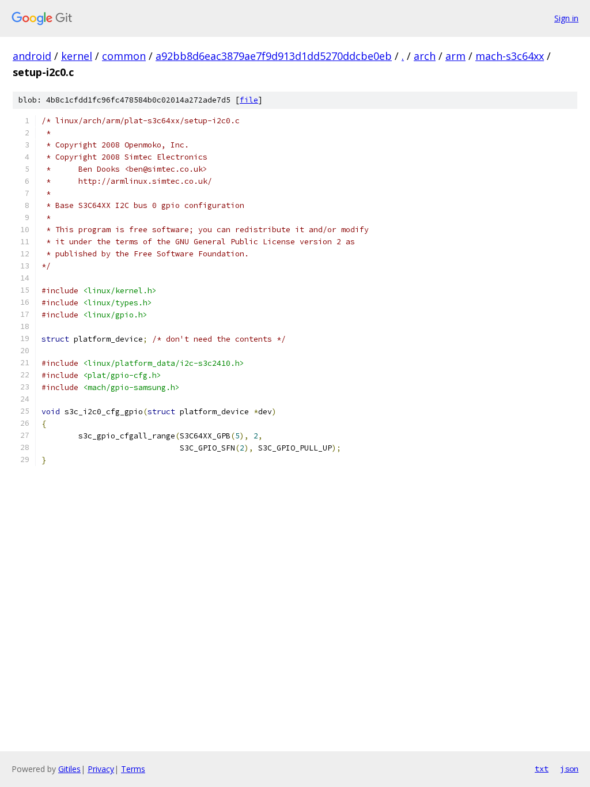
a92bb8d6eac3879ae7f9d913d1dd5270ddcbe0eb (274, 56)
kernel (76, 56)
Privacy (101, 768)
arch (425, 56)
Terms (133, 768)
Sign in (566, 18)
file (249, 100)
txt (542, 768)
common (124, 56)
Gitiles (69, 768)
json (569, 768)
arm (455, 56)
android (32, 56)
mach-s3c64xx (509, 56)
